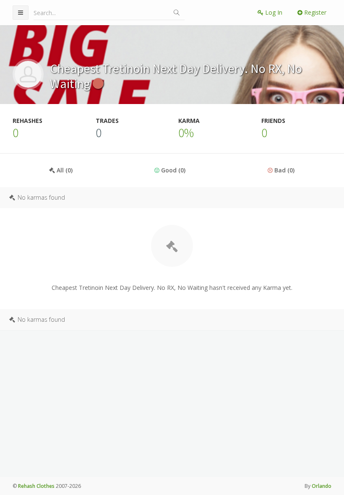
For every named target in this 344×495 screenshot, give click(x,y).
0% (186, 133)
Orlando (321, 486)
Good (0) (172, 170)
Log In (272, 12)
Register (314, 12)
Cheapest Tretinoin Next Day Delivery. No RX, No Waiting (176, 75)
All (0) (64, 170)
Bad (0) (283, 170)
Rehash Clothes (36, 486)
